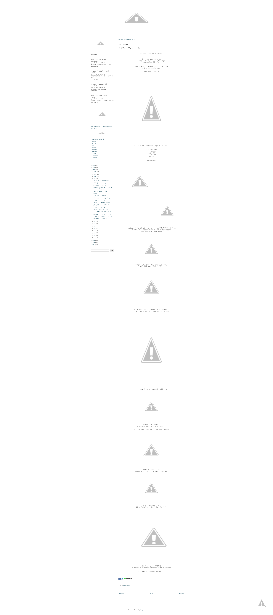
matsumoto (95, 155)
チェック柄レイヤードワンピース (102, 211)
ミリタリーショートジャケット (102, 207)
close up (94, 147)
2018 (93, 167)
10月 (95, 176)
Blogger (142, 610)
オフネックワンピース (99, 200)
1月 (95, 237)
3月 (95, 233)
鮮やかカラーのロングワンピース (102, 205)
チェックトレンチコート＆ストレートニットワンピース (103, 188)
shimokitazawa (126, 585)
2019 (93, 165)
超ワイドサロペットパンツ (101, 218)
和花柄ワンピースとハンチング (102, 202)
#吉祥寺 (94, 143)
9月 (95, 178)
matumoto (94, 157)
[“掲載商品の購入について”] (261, 603)
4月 (95, 230)
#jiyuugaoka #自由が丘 (98, 139)
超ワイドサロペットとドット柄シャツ (103, 214)
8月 (95, 221)
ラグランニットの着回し (100, 195)
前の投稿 (181, 593)
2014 (93, 244)
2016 (93, 240)
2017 (93, 169)
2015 (93, 242)
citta (93, 145)
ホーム (151, 593)
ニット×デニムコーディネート (101, 191)
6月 (95, 226)
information (95, 149)
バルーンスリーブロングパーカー (102, 198)
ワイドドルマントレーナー (101, 183)
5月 (95, 228)
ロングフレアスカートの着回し (102, 180)
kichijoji (94, 153)
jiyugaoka (94, 151)
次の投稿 (121, 593)
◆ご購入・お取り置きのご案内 (126, 39)
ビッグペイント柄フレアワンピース (103, 216)
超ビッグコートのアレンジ (101, 209)
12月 (95, 171)
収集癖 (95, 193)
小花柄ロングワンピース (100, 185)
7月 (95, 223)
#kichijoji (94, 141)
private (94, 159)
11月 (95, 174)
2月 (95, 235)
